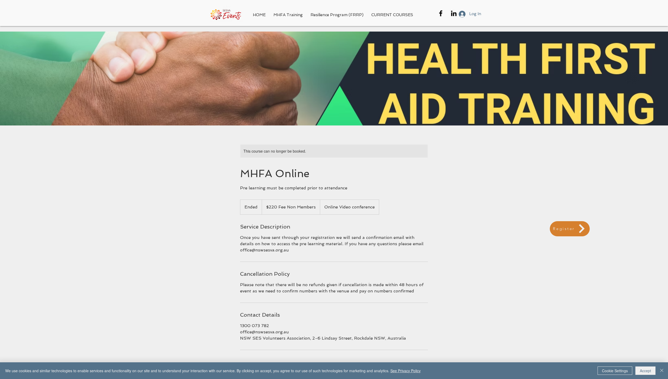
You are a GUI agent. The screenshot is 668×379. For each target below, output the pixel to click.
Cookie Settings (615, 370)
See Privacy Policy (405, 370)
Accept (645, 370)
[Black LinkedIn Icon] (454, 13)
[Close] (662, 370)
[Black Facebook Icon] (441, 13)
